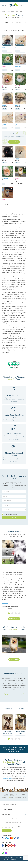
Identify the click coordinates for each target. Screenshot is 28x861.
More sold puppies (14, 659)
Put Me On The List (14, 142)
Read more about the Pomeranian (14, 694)
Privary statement (19, 857)
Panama (10, 608)
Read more (5, 603)
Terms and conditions (9, 857)
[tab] (9, 613)
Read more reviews (14, 618)
